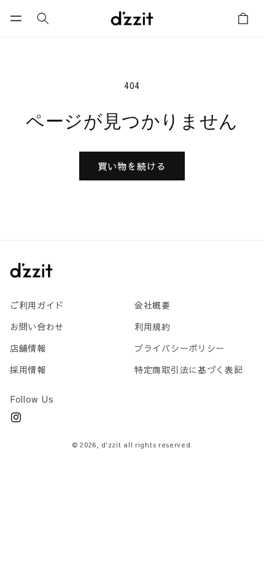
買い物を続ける (132, 166)
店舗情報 (28, 348)
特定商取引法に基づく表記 (188, 369)
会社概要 (152, 305)
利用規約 (152, 326)
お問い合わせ (37, 326)
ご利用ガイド (37, 305)
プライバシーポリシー (179, 348)
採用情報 (28, 369)
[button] (15, 18)
